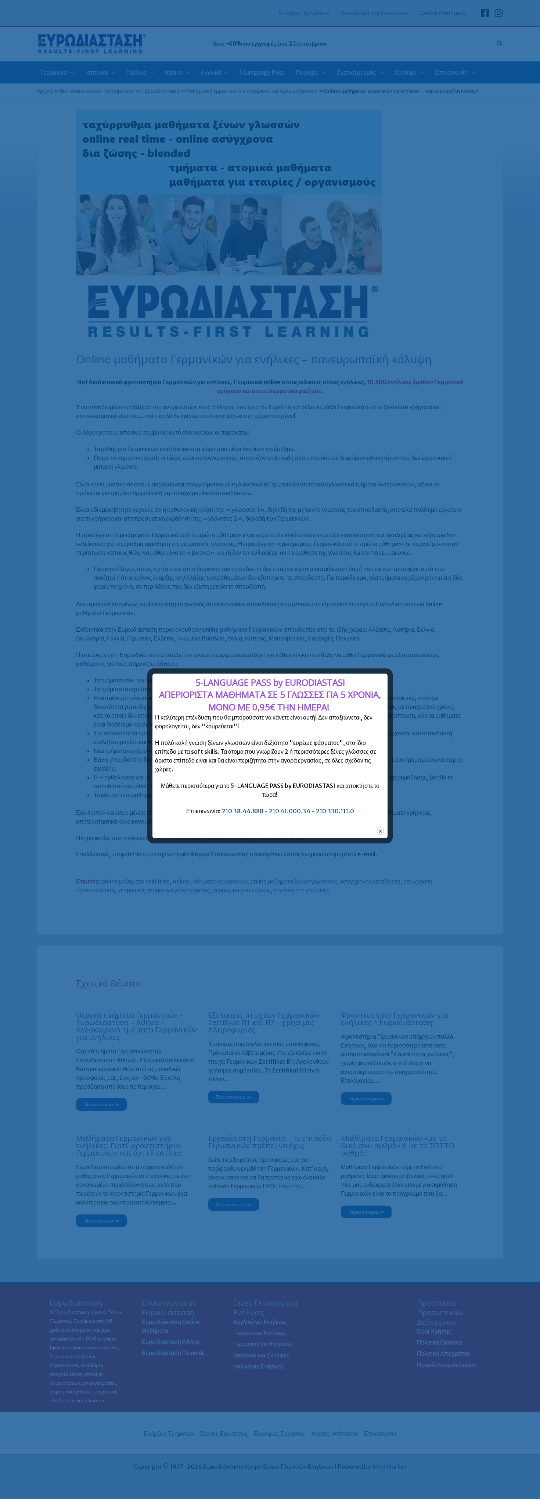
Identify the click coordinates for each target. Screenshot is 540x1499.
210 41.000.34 (289, 811)
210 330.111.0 (335, 811)
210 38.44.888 (242, 811)
